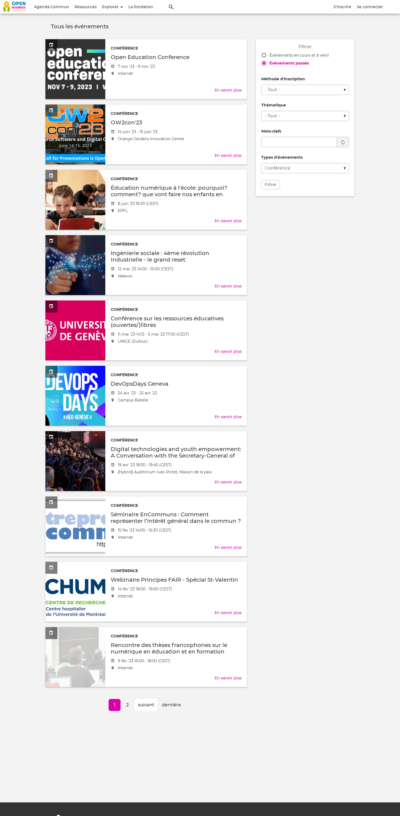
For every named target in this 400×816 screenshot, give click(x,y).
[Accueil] (14, 7)
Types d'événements (282, 157)
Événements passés (289, 63)
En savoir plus (228, 90)
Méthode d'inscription (283, 78)
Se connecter (370, 6)
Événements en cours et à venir (299, 55)
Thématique (273, 105)
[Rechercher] (171, 7)
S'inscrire (342, 6)
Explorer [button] (111, 6)
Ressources (86, 6)
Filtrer (270, 184)
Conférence (124, 48)
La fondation (140, 6)
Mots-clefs (271, 131)
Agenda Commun (51, 6)
